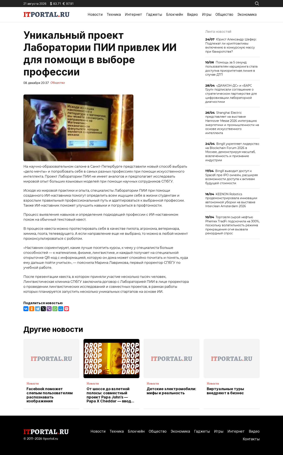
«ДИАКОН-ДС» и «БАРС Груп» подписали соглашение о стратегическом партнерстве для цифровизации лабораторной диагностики (231, 93)
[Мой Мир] (60, 308)
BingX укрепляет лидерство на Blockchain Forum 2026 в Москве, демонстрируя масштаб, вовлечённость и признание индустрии (232, 152)
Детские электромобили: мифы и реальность (171, 391)
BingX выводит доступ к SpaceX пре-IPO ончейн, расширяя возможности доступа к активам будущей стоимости (231, 177)
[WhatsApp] (54, 308)
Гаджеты (154, 14)
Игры (206, 14)
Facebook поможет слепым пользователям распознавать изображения (50, 395)
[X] (43, 308)
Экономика (247, 14)
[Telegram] (37, 308)
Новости (95, 14)
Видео (192, 14)
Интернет (133, 14)
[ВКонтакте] (25, 308)
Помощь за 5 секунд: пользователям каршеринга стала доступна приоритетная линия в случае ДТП (231, 68)
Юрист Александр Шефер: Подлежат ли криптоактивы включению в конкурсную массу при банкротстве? (230, 45)
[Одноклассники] (31, 308)
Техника (114, 14)
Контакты (251, 439)
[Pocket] (66, 308)
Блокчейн (174, 14)
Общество (224, 14)
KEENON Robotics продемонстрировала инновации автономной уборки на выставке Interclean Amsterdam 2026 (231, 200)
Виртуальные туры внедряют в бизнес (225, 391)
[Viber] (49, 308)
